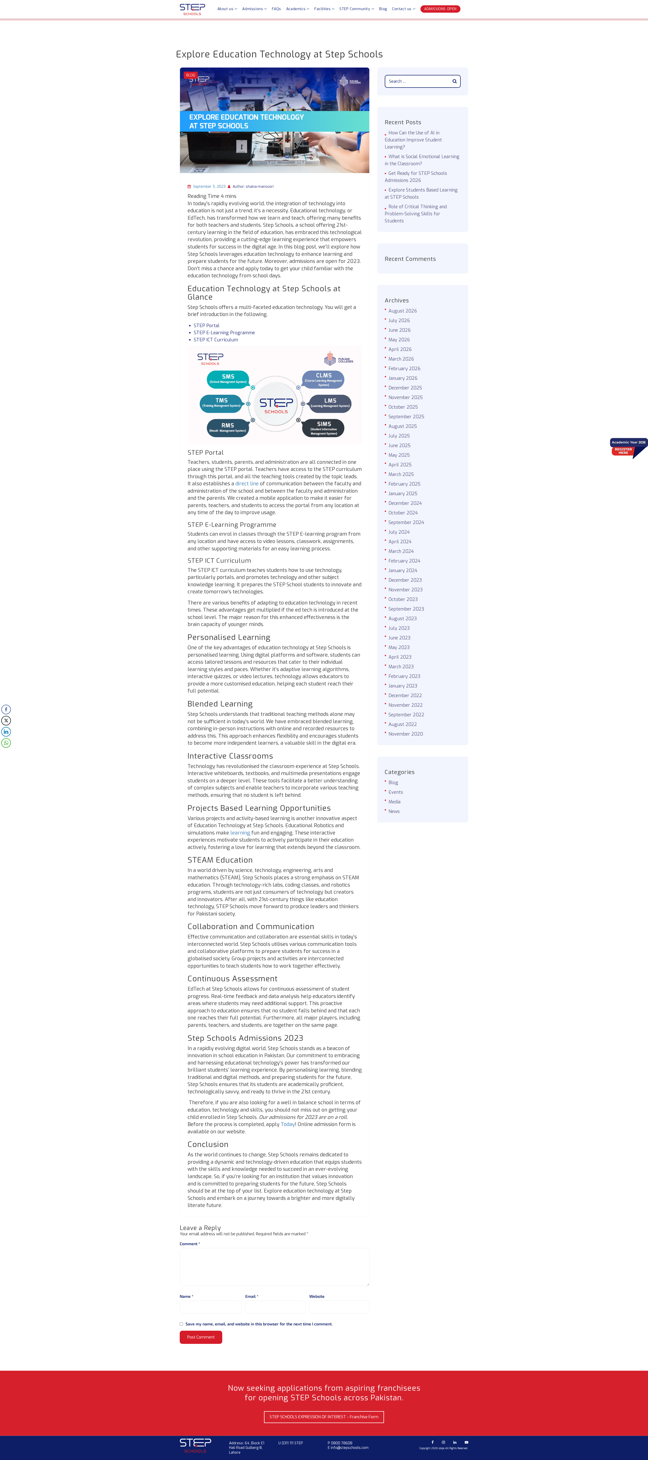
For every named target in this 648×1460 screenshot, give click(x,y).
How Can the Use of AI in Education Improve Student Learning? (413, 140)
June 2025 (400, 446)
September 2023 (406, 609)
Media (394, 802)
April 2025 (400, 465)
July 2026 (399, 321)
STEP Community (354, 9)
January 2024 (403, 571)
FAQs (276, 9)
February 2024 (404, 561)
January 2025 (403, 494)
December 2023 (405, 580)
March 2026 (401, 359)
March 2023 (401, 667)
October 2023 (403, 599)
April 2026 (400, 349)
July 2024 (399, 532)
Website (317, 1296)
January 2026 (403, 378)
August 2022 (403, 724)
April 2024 (400, 542)
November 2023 (406, 590)
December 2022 (405, 696)
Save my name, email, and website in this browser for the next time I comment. (259, 1323)
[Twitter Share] (6, 720)
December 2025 (405, 388)
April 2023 (400, 657)
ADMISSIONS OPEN (440, 9)
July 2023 (399, 628)
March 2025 (401, 474)
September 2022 (406, 715)
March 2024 (401, 551)
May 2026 (399, 340)
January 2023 (403, 686)
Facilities (322, 9)
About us (225, 9)
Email (251, 1296)
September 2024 (406, 522)
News (394, 811)
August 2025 (403, 426)
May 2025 (399, 455)
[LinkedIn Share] (6, 732)
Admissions (252, 9)
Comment (190, 1243)
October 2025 (403, 407)
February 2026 (404, 369)
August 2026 (403, 311)
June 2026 (400, 330)
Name (186, 1296)
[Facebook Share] (6, 709)
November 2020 (406, 734)
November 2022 (406, 705)
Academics (296, 9)
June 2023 (400, 638)
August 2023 (403, 619)
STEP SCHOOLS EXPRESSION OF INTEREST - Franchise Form (324, 1417)
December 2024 (405, 503)
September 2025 (406, 417)
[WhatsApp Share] (6, 743)
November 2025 (406, 397)
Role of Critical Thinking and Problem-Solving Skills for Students (416, 214)
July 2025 (399, 436)
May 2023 (399, 647)
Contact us (402, 9)
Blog (383, 9)
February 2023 (404, 676)
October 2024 (403, 513)
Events (396, 792)
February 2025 (404, 484)
